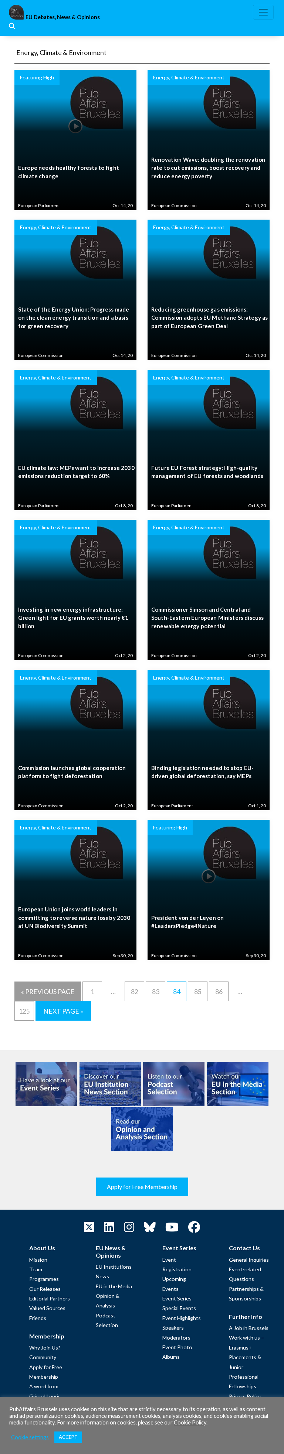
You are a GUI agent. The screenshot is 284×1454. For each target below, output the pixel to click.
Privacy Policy (245, 1396)
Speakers (173, 1327)
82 (134, 992)
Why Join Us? (44, 1347)
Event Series (177, 1298)
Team (35, 1269)
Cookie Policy (190, 1422)
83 (155, 992)
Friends (37, 1318)
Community (42, 1357)
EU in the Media (114, 1286)
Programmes (44, 1279)
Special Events (179, 1308)
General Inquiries (249, 1260)
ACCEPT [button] (68, 1437)
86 (219, 992)
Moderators (176, 1337)
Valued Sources (47, 1308)
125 (24, 1011)
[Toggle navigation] (263, 12)
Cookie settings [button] (30, 1437)
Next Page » (63, 1011)
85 (198, 992)
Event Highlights (181, 1318)
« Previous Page (48, 992)
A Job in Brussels (248, 1328)
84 (176, 992)
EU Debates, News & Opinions (63, 17)
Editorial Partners (49, 1298)
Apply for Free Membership (142, 1186)
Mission (38, 1260)
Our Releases (45, 1289)
